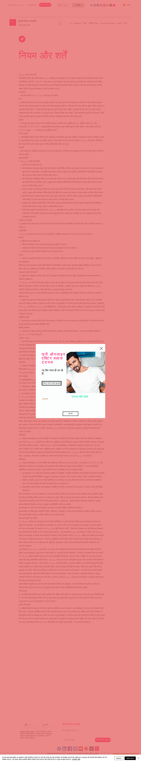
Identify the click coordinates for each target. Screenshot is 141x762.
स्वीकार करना (130, 758)
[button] (101, 348)
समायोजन (118, 758)
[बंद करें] (138, 758)
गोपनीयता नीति (76, 759)
